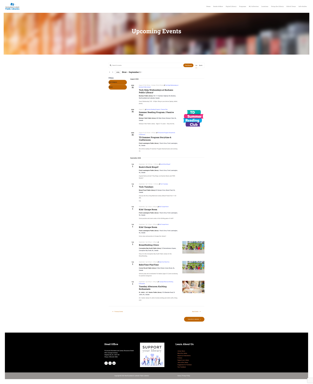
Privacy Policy (186, 376)
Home (179, 376)
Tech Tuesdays (146, 187)
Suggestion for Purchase (184, 365)
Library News (181, 351)
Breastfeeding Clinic (149, 245)
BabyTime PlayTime (149, 264)
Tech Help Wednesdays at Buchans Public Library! (156, 91)
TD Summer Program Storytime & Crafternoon (155, 138)
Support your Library (183, 360)
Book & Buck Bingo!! (148, 167)
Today (117, 72)
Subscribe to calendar (193, 319)
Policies (179, 358)
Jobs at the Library (182, 362)
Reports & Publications (184, 355)
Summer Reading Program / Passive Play (156, 113)
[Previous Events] (110, 72)
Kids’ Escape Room (148, 209)
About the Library (182, 353)
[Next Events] (113, 72)
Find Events (188, 65)
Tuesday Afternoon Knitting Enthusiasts (153, 287)
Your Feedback (181, 367)
